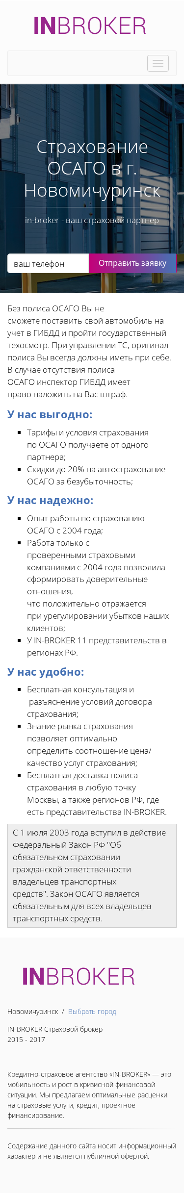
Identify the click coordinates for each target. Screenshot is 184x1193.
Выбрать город (92, 1011)
